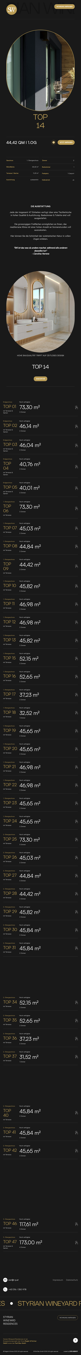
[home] (11, 9)
